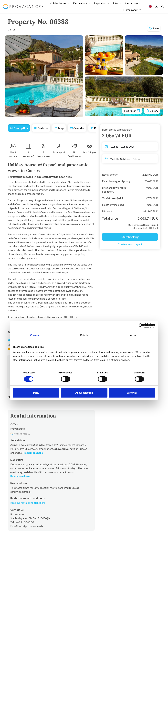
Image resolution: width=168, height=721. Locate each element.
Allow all (132, 392)
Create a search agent (130, 244)
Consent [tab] (34, 335)
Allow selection (84, 392)
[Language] (150, 6)
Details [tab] (84, 335)
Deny (36, 392)
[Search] (162, 6)
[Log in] (156, 6)
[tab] (19, 128)
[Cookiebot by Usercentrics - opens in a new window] (141, 325)
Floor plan (130, 110)
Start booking (130, 237)
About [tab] (133, 335)
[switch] (65, 379)
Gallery (153, 110)
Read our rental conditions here (27, 502)
